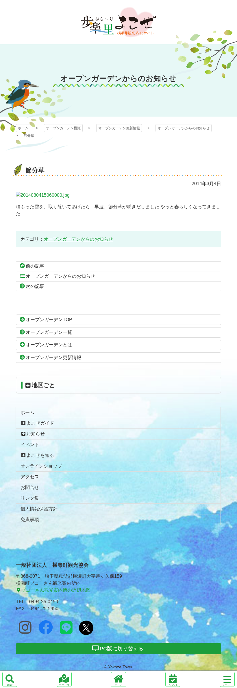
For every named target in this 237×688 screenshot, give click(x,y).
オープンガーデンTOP (49, 319)
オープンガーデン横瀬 (118, 22)
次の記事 (35, 286)
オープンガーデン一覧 (49, 332)
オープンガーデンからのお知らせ (184, 128)
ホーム (23, 128)
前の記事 (35, 266)
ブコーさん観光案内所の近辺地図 (55, 590)
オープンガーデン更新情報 (119, 128)
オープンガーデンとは (49, 344)
